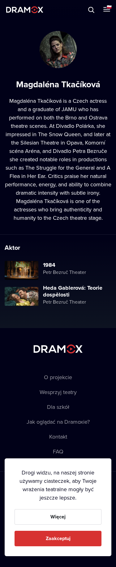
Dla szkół (58, 407)
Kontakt (58, 436)
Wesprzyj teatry (58, 392)
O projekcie (58, 377)
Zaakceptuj (58, 538)
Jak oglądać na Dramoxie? (58, 422)
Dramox (24, 9)
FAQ (58, 451)
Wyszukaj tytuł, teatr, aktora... (58, 10)
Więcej (58, 516)
